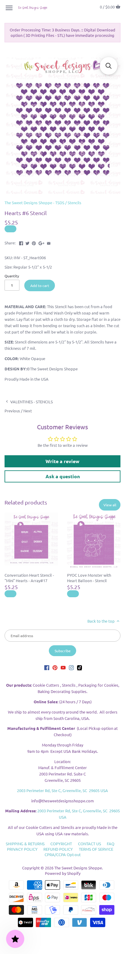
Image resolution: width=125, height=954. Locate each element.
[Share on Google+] (42, 242)
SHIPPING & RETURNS (25, 843)
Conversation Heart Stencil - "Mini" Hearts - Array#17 (29, 577)
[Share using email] (49, 242)
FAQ (110, 843)
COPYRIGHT (61, 843)
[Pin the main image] (34, 242)
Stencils (74, 202)
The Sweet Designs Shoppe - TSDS (34, 202)
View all (109, 504)
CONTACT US (89, 843)
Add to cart (39, 285)
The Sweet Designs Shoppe (78, 867)
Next (27, 410)
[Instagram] (71, 667)
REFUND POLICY (58, 849)
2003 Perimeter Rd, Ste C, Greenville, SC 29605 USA (62, 790)
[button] (108, 66)
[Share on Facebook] (21, 242)
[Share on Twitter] (27, 242)
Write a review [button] (62, 461)
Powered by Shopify (62, 873)
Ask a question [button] (63, 476)
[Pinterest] (54, 667)
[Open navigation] (9, 7)
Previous (12, 410)
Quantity (12, 276)
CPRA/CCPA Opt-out (63, 854)
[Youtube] (63, 667)
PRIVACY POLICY (22, 849)
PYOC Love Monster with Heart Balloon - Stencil (89, 577)
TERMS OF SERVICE (96, 849)
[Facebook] (46, 667)
